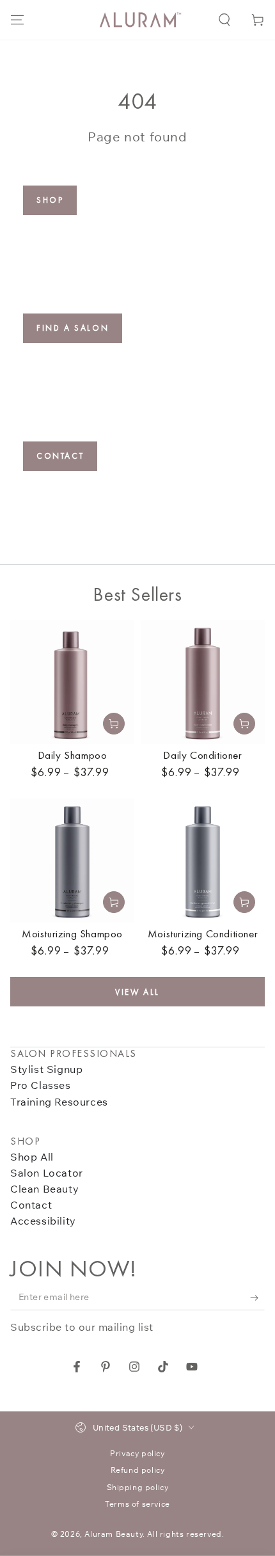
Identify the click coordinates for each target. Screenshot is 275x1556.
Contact (60, 455)
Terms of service (137, 1504)
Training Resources (59, 1101)
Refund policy (138, 1470)
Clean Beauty (44, 1188)
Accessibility (43, 1220)
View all (137, 992)
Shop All (32, 1156)
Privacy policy (137, 1453)
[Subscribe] (257, 1297)
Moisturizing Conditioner (203, 933)
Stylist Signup (46, 1069)
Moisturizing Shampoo (72, 933)
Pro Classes (40, 1085)
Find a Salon (72, 327)
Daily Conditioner (202, 755)
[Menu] (17, 20)
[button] (224, 20)
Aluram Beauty (113, 1534)
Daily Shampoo (72, 755)
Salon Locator (46, 1172)
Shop (49, 199)
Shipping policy (138, 1487)
